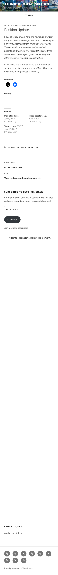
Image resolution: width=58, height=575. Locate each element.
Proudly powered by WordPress (18, 568)
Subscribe (12, 219)
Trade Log (14, 147)
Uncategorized (30, 147)
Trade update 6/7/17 (38, 116)
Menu (30, 15)
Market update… (11, 116)
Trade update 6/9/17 (13, 126)
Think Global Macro (27, 4)
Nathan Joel (29, 26)
